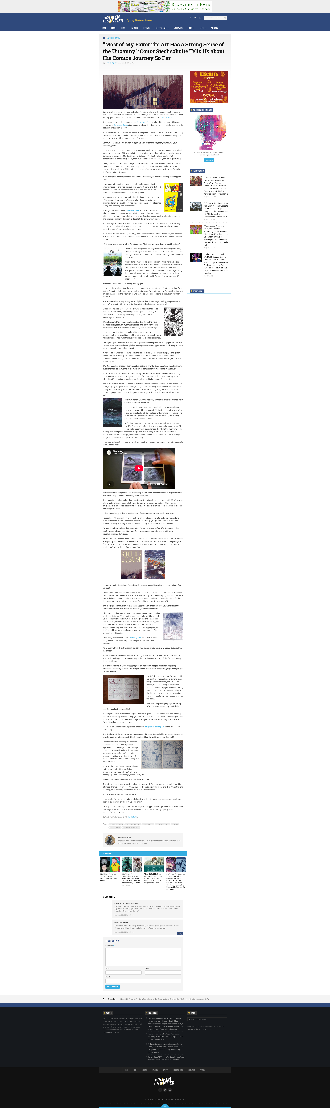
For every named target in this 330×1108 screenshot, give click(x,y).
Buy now (209, 160)
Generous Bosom (121, 125)
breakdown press (117, 824)
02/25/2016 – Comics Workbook (126, 903)
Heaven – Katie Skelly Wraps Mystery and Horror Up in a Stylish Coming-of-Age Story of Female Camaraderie (165, 1036)
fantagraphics (148, 824)
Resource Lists (162, 27)
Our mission (107, 1032)
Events (203, 27)
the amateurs (115, 827)
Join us (116, 1032)
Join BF (192, 27)
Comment (109, 946)
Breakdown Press (144, 122)
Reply (180, 933)
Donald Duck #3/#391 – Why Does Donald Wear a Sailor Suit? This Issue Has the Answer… (166, 1058)
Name (107, 968)
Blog (123, 27)
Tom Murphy (111, 63)
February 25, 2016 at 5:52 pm (124, 915)
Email (147, 968)
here (212, 1029)
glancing (175, 824)
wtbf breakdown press (131, 827)
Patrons (214, 27)
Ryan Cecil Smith (132, 210)
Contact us (178, 27)
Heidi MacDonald (121, 922)
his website (132, 817)
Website (108, 977)
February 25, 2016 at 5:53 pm (124, 932)
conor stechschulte (133, 824)
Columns (144, 1070)
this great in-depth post (154, 727)
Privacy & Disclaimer (177, 1099)
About (113, 27)
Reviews (146, 27)
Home (104, 27)
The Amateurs (166, 117)
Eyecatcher (110, 38)
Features (134, 27)
